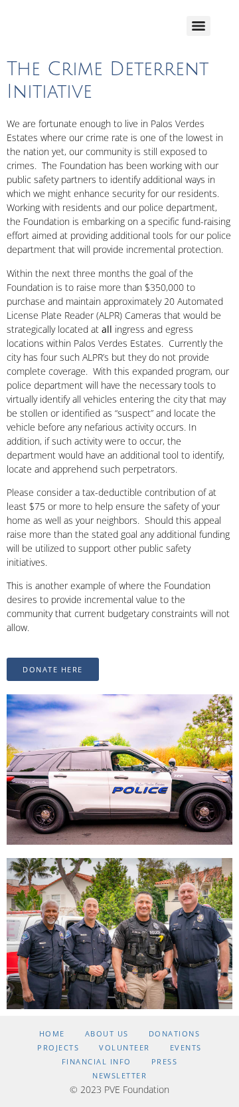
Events (186, 1047)
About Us (107, 1033)
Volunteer (124, 1047)
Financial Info (96, 1061)
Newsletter (119, 1075)
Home (52, 1033)
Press (164, 1061)
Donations (174, 1033)
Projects (58, 1047)
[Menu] (198, 26)
